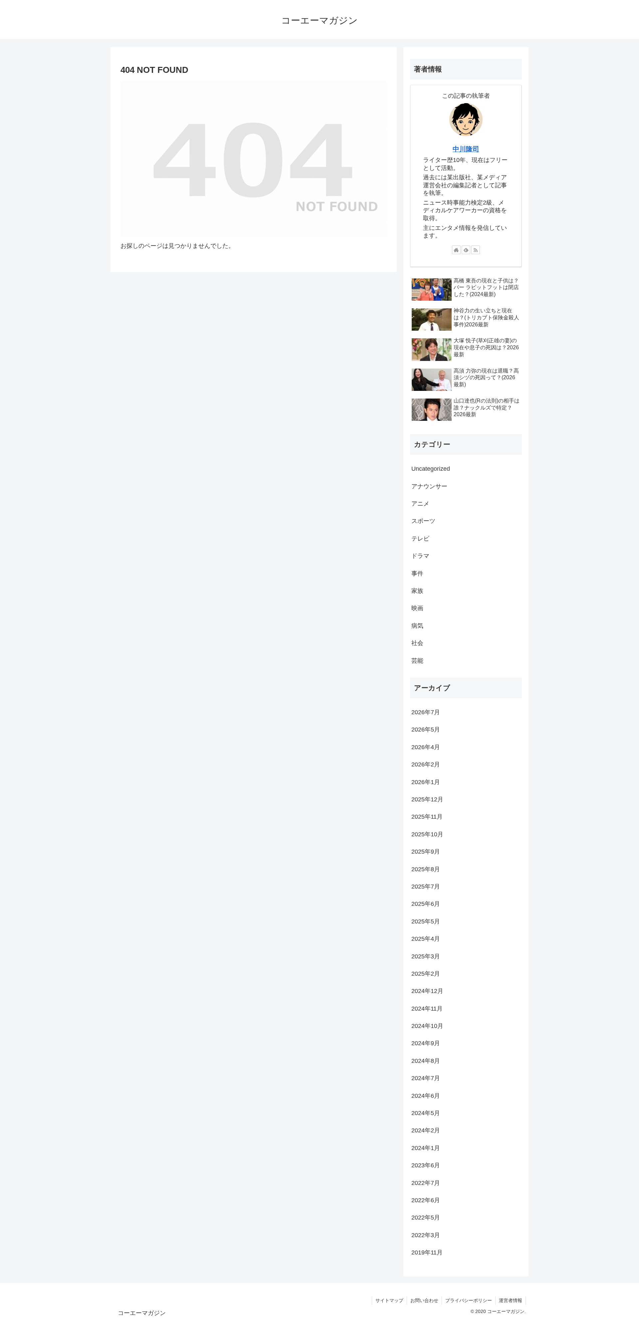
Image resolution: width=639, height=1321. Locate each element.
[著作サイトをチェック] (456, 250)
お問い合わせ (424, 1300)
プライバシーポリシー (468, 1300)
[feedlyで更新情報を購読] (466, 250)
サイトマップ (389, 1300)
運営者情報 (510, 1300)
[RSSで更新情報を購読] (475, 250)
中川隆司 (466, 149)
